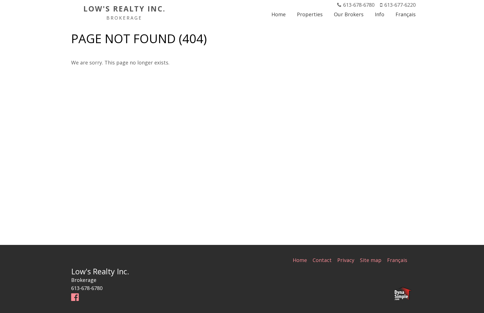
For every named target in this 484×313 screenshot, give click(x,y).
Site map (370, 260)
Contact (322, 260)
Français (397, 260)
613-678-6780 (358, 4)
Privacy (345, 260)
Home (300, 260)
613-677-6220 (400, 4)
